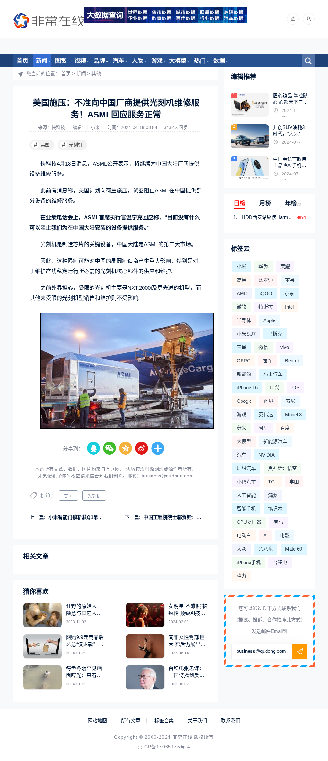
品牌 (99, 61)
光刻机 (72, 144)
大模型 (177, 61)
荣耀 (285, 266)
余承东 (265, 549)
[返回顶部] (307, 677)
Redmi (292, 360)
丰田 (294, 481)
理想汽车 (246, 468)
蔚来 (241, 428)
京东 (289, 293)
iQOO (266, 293)
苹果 (290, 280)
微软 (241, 307)
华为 (263, 266)
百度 (285, 428)
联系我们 (230, 720)
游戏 (157, 61)
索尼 (290, 401)
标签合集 (164, 720)
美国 (42, 144)
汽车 (118, 61)
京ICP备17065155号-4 (164, 746)
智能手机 (246, 508)
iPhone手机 (249, 562)
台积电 (280, 562)
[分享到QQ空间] (126, 448)
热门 (200, 61)
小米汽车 (273, 374)
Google (244, 401)
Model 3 (293, 414)
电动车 (244, 535)
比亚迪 (265, 280)
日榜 (239, 203)
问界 (269, 401)
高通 (241, 280)
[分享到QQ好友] (94, 448)
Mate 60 (293, 549)
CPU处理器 (249, 522)
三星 (241, 347)
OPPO (244, 360)
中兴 (274, 387)
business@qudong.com (167, 475)
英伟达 (265, 414)
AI (265, 535)
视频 (80, 61)
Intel (289, 307)
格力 (241, 576)
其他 (96, 73)
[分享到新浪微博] (142, 448)
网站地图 (97, 720)
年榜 (291, 203)
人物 (138, 61)
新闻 (41, 61)
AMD (242, 293)
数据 (219, 61)
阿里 (263, 428)
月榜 (265, 203)
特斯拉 (265, 307)
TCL (272, 481)
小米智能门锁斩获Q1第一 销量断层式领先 (93, 517)
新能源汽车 (275, 441)
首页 (22, 61)
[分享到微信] (110, 448)
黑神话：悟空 (282, 468)
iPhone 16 (247, 387)
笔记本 (275, 508)
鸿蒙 (273, 495)
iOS (295, 387)
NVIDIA (266, 454)
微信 (263, 347)
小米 (241, 266)
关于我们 (197, 720)
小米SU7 (246, 333)
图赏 (61, 61)
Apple (269, 320)
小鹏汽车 (246, 481)
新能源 (244, 374)
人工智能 (246, 495)
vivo (284, 347)
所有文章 (130, 720)
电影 (285, 535)
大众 (241, 549)
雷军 (268, 360)
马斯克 (275, 333)
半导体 (244, 320)
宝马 (278, 522)
